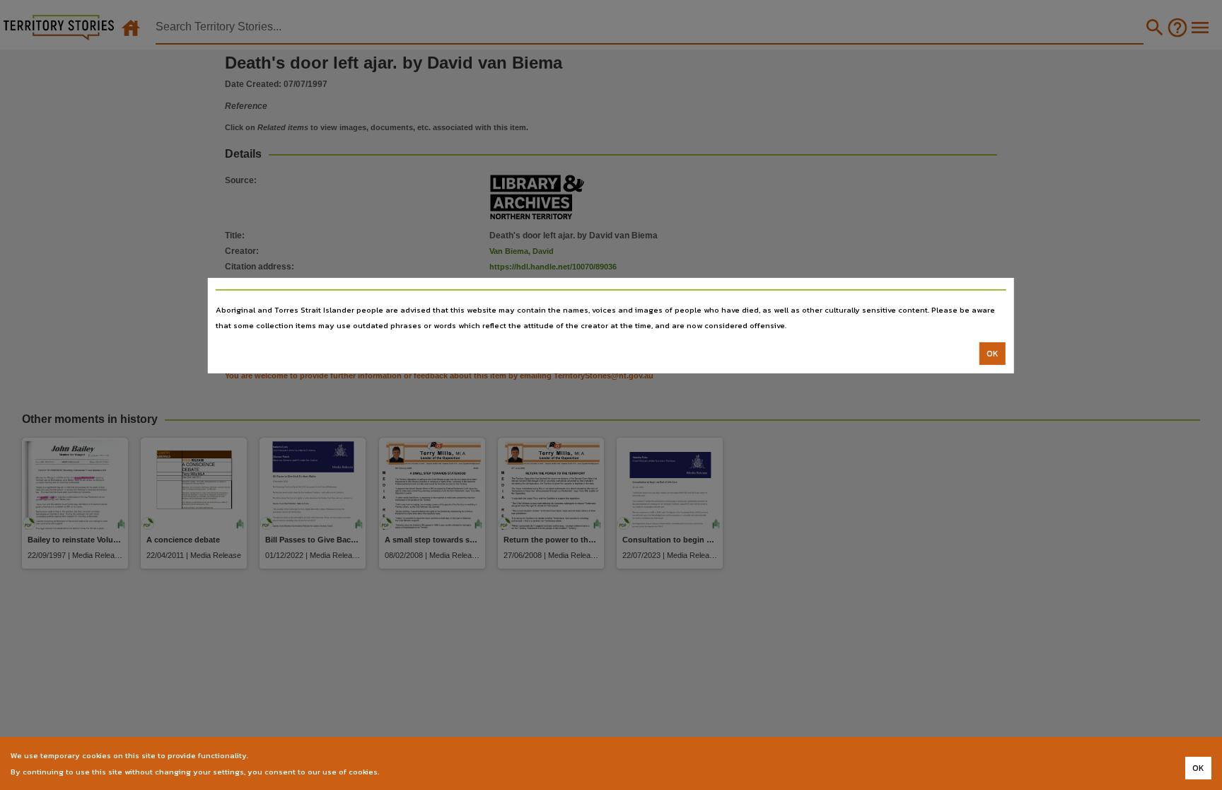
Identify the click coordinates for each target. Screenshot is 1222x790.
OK (993, 353)
